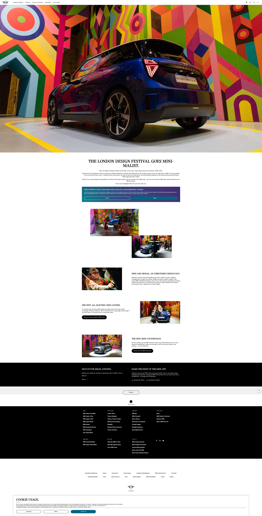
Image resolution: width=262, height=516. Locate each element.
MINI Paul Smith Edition (89, 442)
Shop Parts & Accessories (138, 421)
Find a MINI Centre (112, 447)
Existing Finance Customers (115, 427)
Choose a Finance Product (114, 419)
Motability (110, 424)
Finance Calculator (112, 430)
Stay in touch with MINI (138, 450)
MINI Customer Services (138, 442)
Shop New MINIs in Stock (114, 442)
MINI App (134, 413)
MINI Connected (136, 416)
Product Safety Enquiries (138, 447)
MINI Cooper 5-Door (88, 419)
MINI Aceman (86, 424)
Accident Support (136, 424)
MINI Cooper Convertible (89, 413)
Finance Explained (112, 416)
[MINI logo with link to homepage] (131, 486)
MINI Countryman (87, 430)
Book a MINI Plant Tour (162, 421)
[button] (250, 2)
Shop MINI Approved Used (114, 444)
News (158, 413)
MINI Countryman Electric (89, 427)
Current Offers (111, 413)
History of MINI (160, 419)
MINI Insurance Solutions (114, 421)
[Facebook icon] (157, 441)
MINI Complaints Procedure (139, 444)
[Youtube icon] (163, 441)
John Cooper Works (88, 432)
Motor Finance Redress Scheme (140, 453)
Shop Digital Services (137, 430)
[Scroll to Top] (131, 401)
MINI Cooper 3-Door (88, 416)
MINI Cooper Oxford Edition (90, 444)
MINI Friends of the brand (163, 416)
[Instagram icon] (160, 441)
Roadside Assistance (137, 427)
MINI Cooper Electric (88, 421)
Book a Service (136, 419)
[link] (246, 2)
